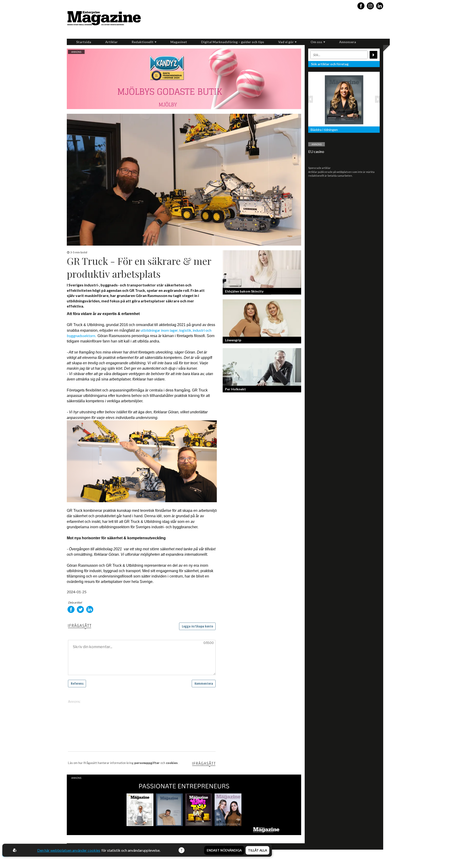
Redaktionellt (143, 42)
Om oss (316, 42)
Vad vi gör (286, 42)
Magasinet (178, 42)
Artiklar (111, 42)
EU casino (316, 151)
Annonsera (347, 42)
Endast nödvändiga (224, 850)
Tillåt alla (257, 850)
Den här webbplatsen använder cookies (68, 850)
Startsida (83, 42)
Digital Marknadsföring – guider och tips (232, 42)
